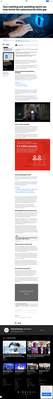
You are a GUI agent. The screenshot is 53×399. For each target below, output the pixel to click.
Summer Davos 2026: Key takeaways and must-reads (31, 371)
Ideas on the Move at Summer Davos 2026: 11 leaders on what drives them (38, 355)
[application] (32, 112)
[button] (33, 112)
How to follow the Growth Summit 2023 (21, 85)
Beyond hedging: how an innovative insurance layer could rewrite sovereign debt (13, 356)
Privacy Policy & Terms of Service (26, 394)
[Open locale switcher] (1, 397)
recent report (28, 62)
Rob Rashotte (5, 39)
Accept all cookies (47, 395)
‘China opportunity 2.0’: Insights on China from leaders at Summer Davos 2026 (44, 371)
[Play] (16, 45)
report (22, 274)
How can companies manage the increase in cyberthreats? (24, 190)
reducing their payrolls (34, 221)
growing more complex (30, 89)
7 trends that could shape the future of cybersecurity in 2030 (25, 192)
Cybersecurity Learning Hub (20, 196)
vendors (16, 229)
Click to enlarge (32, 154)
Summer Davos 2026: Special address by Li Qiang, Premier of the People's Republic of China (20, 371)
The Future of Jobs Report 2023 (20, 84)
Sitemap (26, 395)
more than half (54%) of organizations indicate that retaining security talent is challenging (26, 179)
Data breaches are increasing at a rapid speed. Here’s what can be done (26, 189)
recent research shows (18, 257)
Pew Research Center (27, 219)
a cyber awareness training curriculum (20, 265)
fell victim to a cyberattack (29, 77)
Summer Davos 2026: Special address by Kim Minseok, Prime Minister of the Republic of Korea (8, 371)
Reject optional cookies (46, 393)
